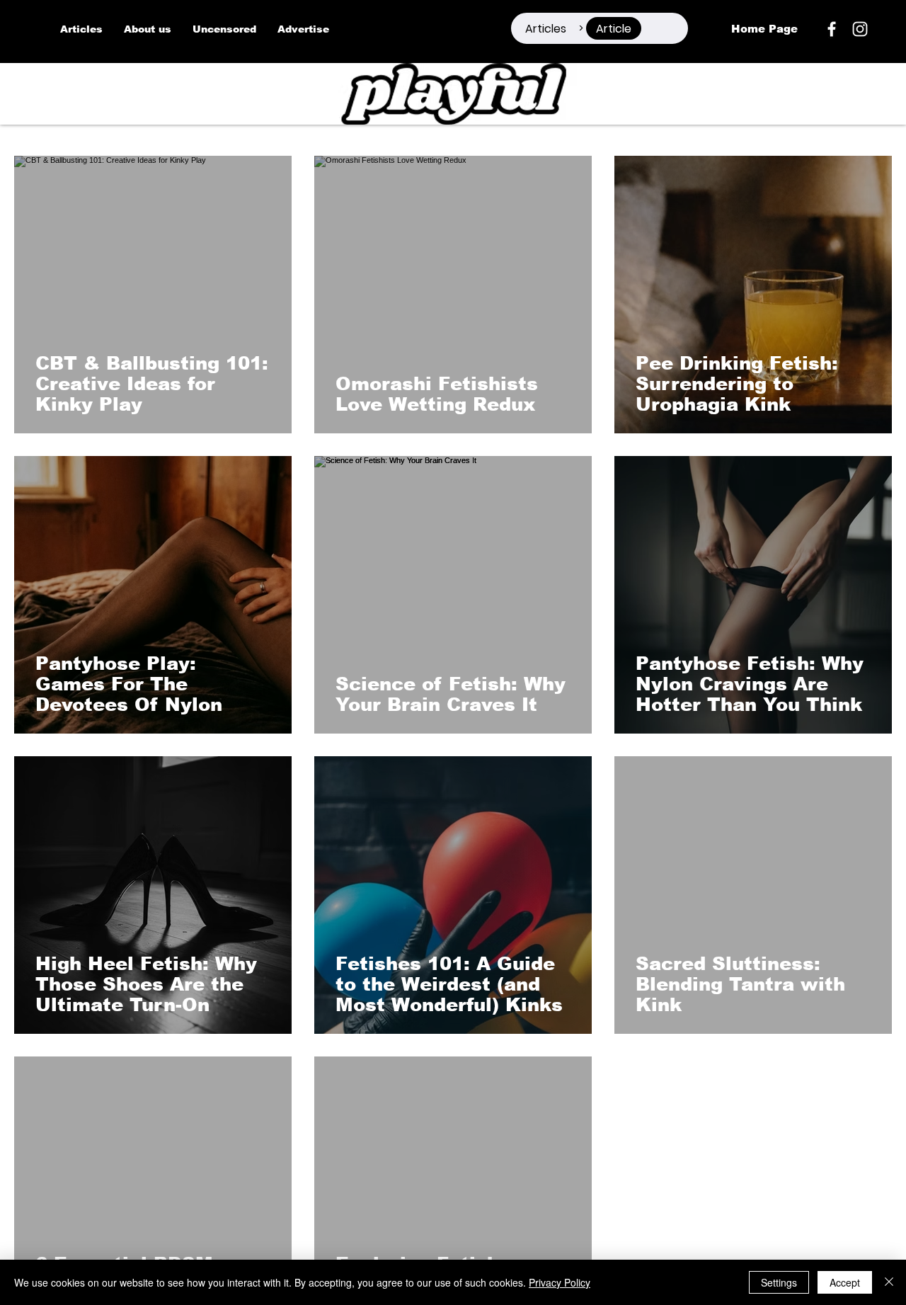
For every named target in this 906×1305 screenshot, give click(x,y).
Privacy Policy (559, 1282)
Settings (779, 1282)
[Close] (889, 1282)
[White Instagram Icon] (860, 29)
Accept (845, 1282)
